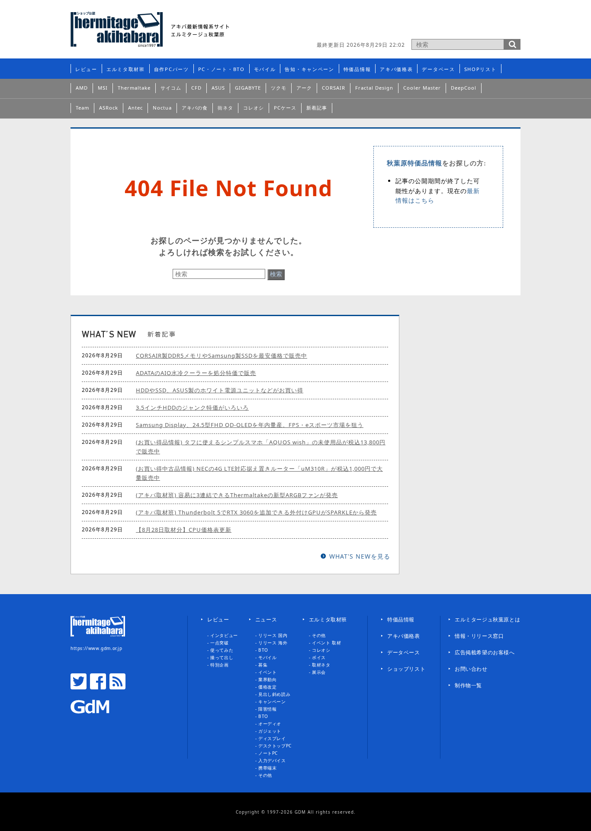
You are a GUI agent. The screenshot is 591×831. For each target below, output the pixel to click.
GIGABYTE (248, 87)
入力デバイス (272, 760)
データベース (438, 69)
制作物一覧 (468, 685)
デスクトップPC (275, 746)
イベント (267, 672)
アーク (304, 87)
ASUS (218, 87)
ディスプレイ (272, 738)
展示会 (319, 672)
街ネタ (225, 107)
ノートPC (268, 753)
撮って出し (221, 657)
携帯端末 (267, 768)
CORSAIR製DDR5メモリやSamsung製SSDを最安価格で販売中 (221, 355)
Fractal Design (374, 87)
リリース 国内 (272, 635)
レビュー (86, 69)
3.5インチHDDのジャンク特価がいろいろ (192, 407)
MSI (103, 87)
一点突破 (219, 643)
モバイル (265, 69)
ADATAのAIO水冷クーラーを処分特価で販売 (196, 373)
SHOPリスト (480, 69)
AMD (82, 87)
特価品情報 (357, 69)
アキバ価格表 (396, 69)
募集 (262, 665)
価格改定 (267, 687)
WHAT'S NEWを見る (359, 556)
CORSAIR (333, 87)
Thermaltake (134, 87)
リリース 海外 (272, 643)
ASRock (108, 107)
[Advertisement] (419, 24)
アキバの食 (195, 107)
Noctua (162, 107)
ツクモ (278, 87)
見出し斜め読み (274, 694)
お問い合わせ (471, 669)
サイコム (171, 87)
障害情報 (267, 709)
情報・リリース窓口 (479, 636)
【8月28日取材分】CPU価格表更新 (183, 530)
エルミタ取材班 (125, 69)
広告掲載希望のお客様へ (485, 652)
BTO (263, 650)
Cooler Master (422, 87)
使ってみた (221, 650)
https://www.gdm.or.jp (96, 648)
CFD (196, 87)
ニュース (266, 619)
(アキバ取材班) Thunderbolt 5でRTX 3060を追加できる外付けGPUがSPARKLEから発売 (256, 512)
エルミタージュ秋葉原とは (487, 619)
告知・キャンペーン (309, 69)
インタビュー (224, 635)
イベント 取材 (326, 643)
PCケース (285, 107)
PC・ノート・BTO (221, 69)
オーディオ (269, 724)
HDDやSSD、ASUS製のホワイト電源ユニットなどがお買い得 (219, 390)
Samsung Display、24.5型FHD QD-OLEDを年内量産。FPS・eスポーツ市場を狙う (249, 425)
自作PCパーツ (171, 69)
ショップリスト (406, 669)
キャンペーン (272, 701)
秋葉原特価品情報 (414, 163)
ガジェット (269, 731)
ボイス (319, 657)
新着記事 (316, 107)
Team (82, 107)
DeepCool (463, 87)
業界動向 (267, 679)
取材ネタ (321, 665)
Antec (135, 107)
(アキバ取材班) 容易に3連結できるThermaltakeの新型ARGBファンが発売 (237, 495)
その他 (265, 775)
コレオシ (253, 107)
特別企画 (219, 665)
